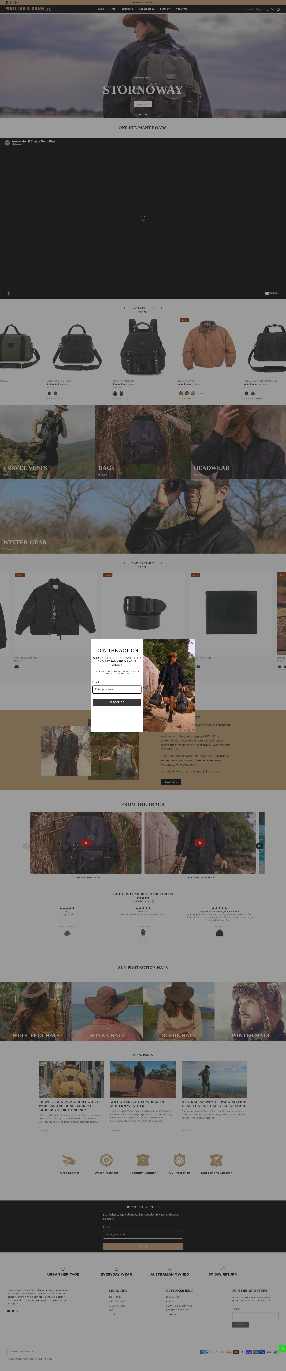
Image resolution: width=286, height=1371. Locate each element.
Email (95, 682)
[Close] (191, 642)
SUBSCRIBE (117, 702)
